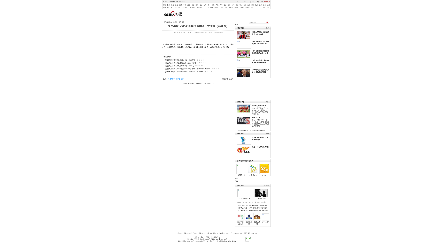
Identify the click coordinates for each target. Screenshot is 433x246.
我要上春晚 (257, 223)
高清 (222, 7)
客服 (262, 1)
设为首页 (267, 1)
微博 (248, 5)
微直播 (245, 202)
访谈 (260, 5)
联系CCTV (187, 233)
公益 (213, 5)
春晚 (184, 5)
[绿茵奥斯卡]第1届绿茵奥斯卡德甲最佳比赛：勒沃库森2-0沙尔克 (187, 69)
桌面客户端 (241, 175)
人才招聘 (209, 233)
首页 (164, 5)
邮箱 (264, 5)
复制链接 (199, 83)
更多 (267, 28)
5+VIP (264, 175)
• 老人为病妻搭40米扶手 (245, 210)
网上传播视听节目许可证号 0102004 (189, 241)
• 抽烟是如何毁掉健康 (259, 208)
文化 (205, 5)
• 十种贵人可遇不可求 (244, 208)
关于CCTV (179, 233)
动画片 (242, 7)
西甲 (182, 79)
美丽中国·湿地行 (240, 223)
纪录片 (236, 7)
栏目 (268, 7)
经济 (172, 5)
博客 (252, 5)
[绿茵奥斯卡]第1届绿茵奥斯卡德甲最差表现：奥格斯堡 (184, 72)
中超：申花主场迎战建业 (260, 147)
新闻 (168, 5)
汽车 (221, 5)
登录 (253, 2)
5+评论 (262, 130)
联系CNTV (202, 233)
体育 (176, 5)
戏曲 (188, 5)
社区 (244, 5)
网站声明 (215, 233)
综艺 (180, 5)
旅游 (225, 5)
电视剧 (231, 7)
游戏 (268, 5)
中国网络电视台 (173, 1)
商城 (241, 5)
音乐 (192, 5)
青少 (201, 5)
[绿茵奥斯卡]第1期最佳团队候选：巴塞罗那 (180, 60)
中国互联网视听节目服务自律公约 (225, 241)
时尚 (233, 5)
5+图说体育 (247, 130)
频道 (264, 7)
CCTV (259, 7)
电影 (226, 7)
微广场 (251, 202)
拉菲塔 (178, 79)
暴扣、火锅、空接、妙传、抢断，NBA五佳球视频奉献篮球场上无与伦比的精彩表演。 (260, 123)
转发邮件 (208, 83)
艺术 (209, 5)
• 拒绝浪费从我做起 (261, 210)
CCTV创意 (239, 233)
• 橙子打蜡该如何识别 (244, 205)
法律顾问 (222, 233)
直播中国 (193, 7)
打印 (184, 83)
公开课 (247, 7)
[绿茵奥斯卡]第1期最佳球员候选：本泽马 (179, 66)
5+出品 (240, 130)
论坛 (256, 5)
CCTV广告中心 (230, 233)
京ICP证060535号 (205, 239)
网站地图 (182, 1)
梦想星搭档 (249, 223)
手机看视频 (219, 32)
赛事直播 (199, 7)
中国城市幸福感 (244, 199)
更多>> (266, 185)
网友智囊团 (247, 233)
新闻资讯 (181, 22)
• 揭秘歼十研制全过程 (259, 205)
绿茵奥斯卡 (171, 79)
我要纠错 (191, 83)
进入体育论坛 (203, 32)
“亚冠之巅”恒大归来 (259, 106)
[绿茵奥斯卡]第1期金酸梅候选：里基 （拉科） (181, 63)
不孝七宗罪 (262, 199)
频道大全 (169, 7)
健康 (229, 5)
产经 (217, 5)
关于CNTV (194, 233)
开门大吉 (265, 222)
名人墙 (257, 202)
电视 (164, 7)
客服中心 (254, 233)
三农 (237, 5)
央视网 (165, 1)
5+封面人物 (256, 130)
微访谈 (239, 202)
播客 (252, 7)
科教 (197, 5)
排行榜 (263, 202)
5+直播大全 (253, 175)
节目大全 (184, 7)
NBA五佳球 (256, 117)
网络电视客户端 (213, 7)
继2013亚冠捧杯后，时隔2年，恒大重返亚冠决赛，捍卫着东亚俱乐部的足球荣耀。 (260, 111)
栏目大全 (177, 7)
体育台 (175, 22)
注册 (258, 2)
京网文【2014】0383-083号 (219, 239)
